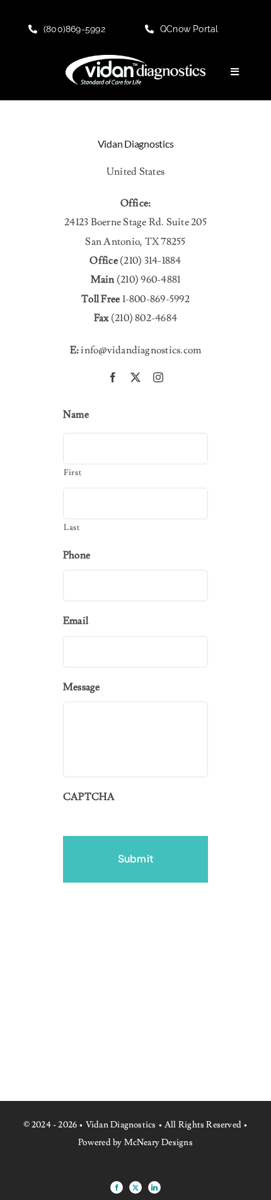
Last (72, 527)
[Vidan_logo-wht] (135, 60)
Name (76, 414)
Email (75, 621)
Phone (76, 555)
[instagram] (158, 377)
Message (81, 687)
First (72, 473)
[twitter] (135, 377)
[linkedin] (154, 1187)
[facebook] (113, 377)
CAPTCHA (89, 797)
